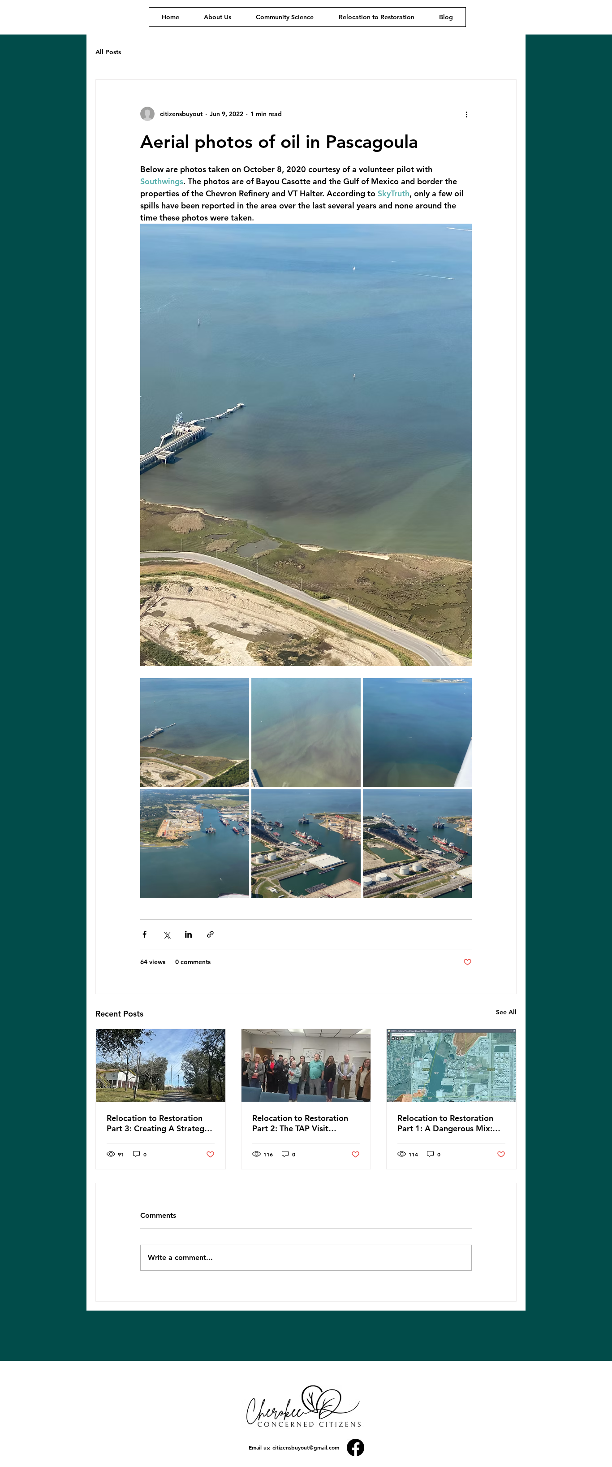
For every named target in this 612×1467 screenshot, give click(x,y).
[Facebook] (355, 1447)
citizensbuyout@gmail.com (305, 1447)
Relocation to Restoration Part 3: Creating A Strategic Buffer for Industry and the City (159, 1123)
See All (506, 1012)
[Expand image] (194, 732)
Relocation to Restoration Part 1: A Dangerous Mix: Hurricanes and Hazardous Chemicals (446, 1123)
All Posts (108, 52)
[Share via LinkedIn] (188, 934)
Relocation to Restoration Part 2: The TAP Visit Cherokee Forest (300, 1123)
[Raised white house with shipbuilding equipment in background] (160, 1065)
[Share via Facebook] (144, 934)
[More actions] (466, 113)
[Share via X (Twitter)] (166, 934)
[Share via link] (210, 934)
